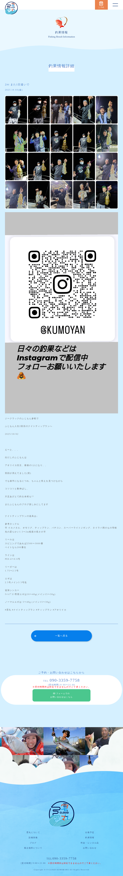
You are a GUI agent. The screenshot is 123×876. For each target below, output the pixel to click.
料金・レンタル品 (90, 843)
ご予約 (101, 7)
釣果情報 (89, 837)
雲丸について (33, 832)
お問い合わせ (90, 848)
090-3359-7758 (61, 858)
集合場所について (33, 848)
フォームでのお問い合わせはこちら (61, 695)
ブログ (33, 843)
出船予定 (89, 832)
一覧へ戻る (61, 636)
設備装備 (33, 837)
